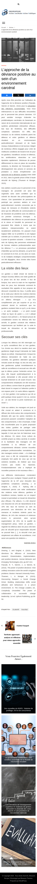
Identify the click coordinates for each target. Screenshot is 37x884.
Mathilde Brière (30, 543)
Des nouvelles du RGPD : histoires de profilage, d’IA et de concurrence (18, 709)
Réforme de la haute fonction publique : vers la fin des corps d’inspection (18, 863)
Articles (3, 65)
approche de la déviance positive (14, 175)
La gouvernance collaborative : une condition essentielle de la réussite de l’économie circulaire (18, 760)
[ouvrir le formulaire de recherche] (18, 4)
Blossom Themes (26, 878)
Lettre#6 (16, 609)
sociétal (25, 609)
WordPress (23, 881)
